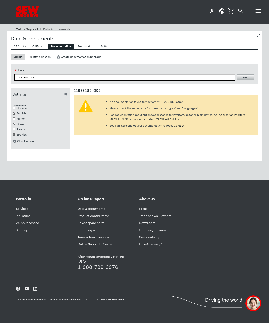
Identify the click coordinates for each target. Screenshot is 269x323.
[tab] (20, 46)
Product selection (39, 57)
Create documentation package (80, 57)
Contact (179, 126)
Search (18, 57)
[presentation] (20, 46)
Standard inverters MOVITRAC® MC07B (156, 119)
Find (245, 77)
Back (21, 70)
